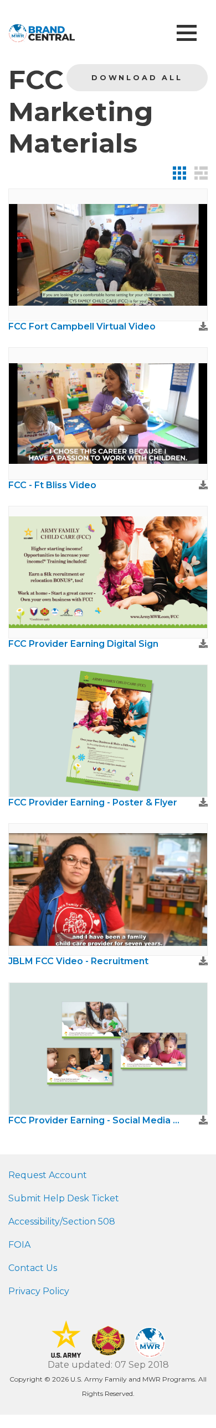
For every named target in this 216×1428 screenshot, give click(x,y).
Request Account (47, 1175)
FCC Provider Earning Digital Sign (83, 644)
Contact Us (32, 1268)
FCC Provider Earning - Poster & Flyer (92, 802)
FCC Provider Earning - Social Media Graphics (97, 1120)
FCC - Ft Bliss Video (52, 485)
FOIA (19, 1244)
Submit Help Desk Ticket (63, 1198)
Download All (137, 78)
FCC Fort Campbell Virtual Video (82, 326)
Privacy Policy (38, 1291)
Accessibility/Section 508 (61, 1221)
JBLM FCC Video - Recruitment (78, 961)
